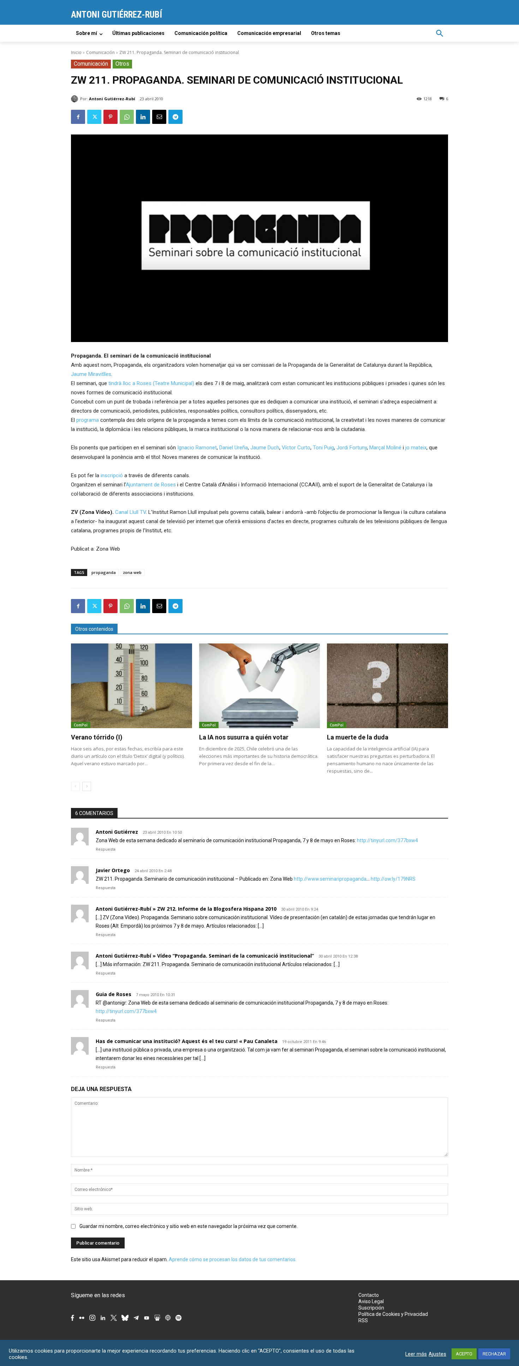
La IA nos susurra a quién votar (243, 737)
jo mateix (415, 447)
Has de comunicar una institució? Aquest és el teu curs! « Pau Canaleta (187, 1041)
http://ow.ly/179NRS (393, 879)
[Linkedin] (143, 117)
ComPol (81, 725)
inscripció (112, 475)
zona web (132, 572)
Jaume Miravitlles (91, 374)
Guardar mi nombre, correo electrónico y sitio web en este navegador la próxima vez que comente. (188, 1226)
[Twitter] (94, 117)
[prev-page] (75, 786)
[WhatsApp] (127, 117)
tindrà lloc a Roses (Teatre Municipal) (151, 383)
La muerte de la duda (357, 737)
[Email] (159, 117)
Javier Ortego (113, 870)
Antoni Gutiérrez (117, 831)
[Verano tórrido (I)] (131, 685)
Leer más (416, 1354)
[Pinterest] (110, 117)
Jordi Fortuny (351, 447)
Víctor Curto (296, 447)
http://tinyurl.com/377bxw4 (387, 840)
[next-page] (86, 786)
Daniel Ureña (233, 447)
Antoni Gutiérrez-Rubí (112, 98)
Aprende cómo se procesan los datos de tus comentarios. (233, 1259)
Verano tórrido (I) (97, 737)
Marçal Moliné (385, 447)
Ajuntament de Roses (151, 484)
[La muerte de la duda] (387, 685)
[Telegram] (175, 117)
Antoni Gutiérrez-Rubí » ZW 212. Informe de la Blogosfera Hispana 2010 (186, 908)
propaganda (103, 572)
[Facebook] (78, 117)
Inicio (76, 52)
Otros (122, 63)
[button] (439, 33)
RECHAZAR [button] (494, 1353)
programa (87, 420)
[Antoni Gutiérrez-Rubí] (75, 98)
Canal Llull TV (130, 512)
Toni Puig (323, 447)
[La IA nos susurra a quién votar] (259, 685)
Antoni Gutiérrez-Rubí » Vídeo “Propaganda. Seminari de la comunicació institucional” (205, 955)
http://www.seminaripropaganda (330, 879)
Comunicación (100, 52)
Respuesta (105, 849)
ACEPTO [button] (464, 1353)
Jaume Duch (264, 447)
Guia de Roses (113, 994)
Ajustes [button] (437, 1354)
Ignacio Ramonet (197, 447)
